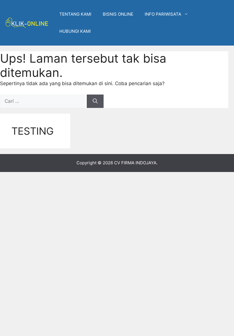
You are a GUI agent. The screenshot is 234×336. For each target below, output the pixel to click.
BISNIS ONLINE (118, 14)
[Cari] (95, 101)
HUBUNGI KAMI (75, 31)
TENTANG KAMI (75, 14)
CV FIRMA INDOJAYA (135, 162)
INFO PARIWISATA (163, 14)
